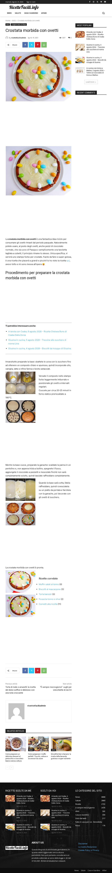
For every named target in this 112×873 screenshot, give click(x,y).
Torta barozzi (45, 594)
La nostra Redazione (87, 847)
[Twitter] (97, 2)
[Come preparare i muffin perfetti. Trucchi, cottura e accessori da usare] (38, 744)
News (8, 750)
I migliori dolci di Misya (18, 24)
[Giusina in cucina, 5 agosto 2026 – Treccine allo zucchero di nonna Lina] (80, 47)
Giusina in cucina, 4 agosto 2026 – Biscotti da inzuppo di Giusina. (39, 348)
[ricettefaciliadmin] (7, 37)
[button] (103, 13)
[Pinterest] (37, 45)
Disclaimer (82, 843)
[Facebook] (89, 2)
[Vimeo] (101, 2)
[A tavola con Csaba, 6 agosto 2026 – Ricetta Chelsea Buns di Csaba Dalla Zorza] (80, 34)
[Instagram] (93, 2)
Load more (90, 82)
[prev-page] (7, 767)
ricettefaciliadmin (18, 38)
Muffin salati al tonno (49, 584)
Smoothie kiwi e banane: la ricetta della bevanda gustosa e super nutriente (61, 756)
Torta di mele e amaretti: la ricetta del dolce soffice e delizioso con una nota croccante (20, 690)
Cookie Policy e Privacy (88, 850)
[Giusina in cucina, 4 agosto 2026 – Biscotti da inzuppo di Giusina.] (80, 60)
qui (68, 260)
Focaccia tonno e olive (49, 599)
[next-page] (11, 767)
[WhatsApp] (44, 45)
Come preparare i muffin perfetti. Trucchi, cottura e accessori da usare (38, 756)
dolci (14, 20)
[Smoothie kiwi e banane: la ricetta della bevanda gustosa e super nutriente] (61, 744)
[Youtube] (105, 2)
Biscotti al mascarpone (50, 589)
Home (7, 20)
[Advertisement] (38, 125)
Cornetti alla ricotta (48, 604)
